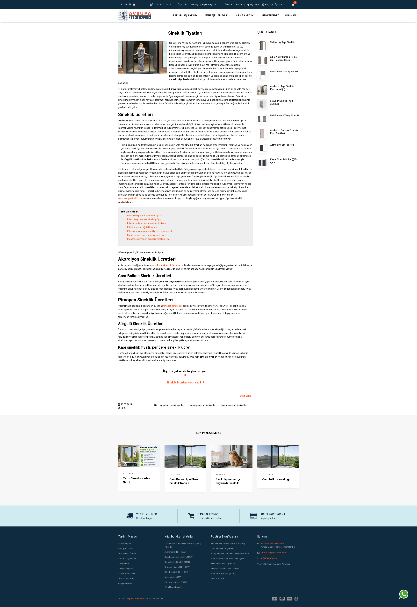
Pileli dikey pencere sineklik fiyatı (144, 215)
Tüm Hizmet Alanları (174, 587)
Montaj (194, 4)
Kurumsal (290, 15)
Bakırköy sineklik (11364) (176, 572)
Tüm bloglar (217, 578)
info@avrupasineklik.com (274, 552)
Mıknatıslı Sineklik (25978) (223, 563)
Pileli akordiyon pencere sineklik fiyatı (146, 223)
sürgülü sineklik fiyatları (172, 405)
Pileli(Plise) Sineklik (185, 15)
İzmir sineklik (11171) (174, 577)
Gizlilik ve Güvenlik (126, 573)
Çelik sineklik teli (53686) (222, 548)
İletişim (228, 4)
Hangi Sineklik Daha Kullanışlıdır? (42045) (230, 553)
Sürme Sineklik (244, 15)
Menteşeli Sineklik (216, 15)
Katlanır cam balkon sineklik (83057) (228, 543)
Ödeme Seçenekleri (127, 558)
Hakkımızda (123, 563)
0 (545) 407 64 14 (269, 558)
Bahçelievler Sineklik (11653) (178, 562)
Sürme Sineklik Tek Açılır (282, 144)
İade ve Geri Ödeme (127, 553)
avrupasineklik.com (134, 598)
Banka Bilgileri (124, 543)
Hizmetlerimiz (270, 15)
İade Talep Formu (126, 578)
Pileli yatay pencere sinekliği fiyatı (144, 219)
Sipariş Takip (252, 4)
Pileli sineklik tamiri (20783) (223, 573)
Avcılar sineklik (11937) (175, 552)
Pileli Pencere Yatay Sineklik (284, 115)
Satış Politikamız (126, 583)
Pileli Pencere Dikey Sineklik (283, 71)
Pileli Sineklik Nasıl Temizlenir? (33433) (229, 558)
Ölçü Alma (182, 4)
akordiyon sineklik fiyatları (203, 405)
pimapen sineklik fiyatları (234, 405)
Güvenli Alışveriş (125, 568)
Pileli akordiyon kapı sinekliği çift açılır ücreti (149, 231)
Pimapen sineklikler (172, 306)
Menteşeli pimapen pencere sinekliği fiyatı (149, 239)
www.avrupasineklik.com (131, 198)
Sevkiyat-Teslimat (126, 548)
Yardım (239, 4)
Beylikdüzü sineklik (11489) (177, 567)
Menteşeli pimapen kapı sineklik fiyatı (146, 235)
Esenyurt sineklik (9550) (176, 582)
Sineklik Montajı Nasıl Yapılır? (185, 382)
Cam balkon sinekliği (275, 479)
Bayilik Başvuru (209, 4)
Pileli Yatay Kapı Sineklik (282, 42)
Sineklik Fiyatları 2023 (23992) (225, 568)
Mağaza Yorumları (281, 564)
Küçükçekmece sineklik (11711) (179, 557)
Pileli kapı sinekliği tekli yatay (142, 227)
